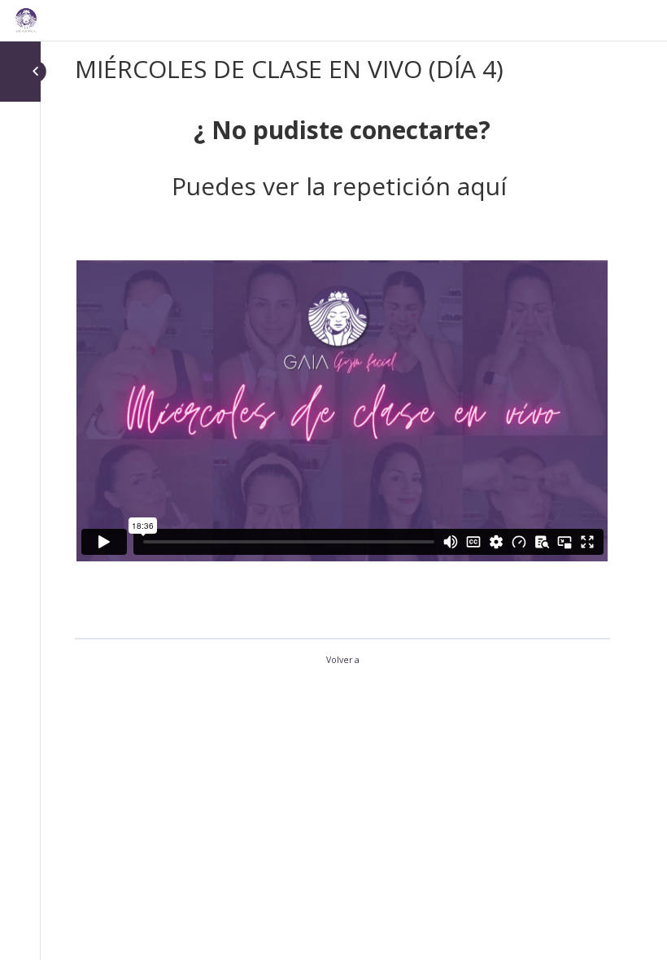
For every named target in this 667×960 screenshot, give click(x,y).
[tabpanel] (342, 360)
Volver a (343, 659)
